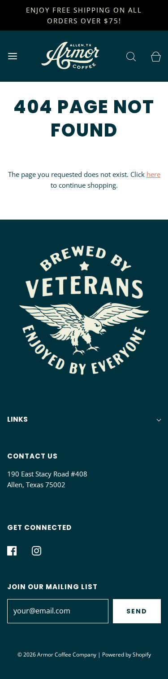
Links (17, 419)
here (153, 174)
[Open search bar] (131, 56)
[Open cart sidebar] (155, 56)
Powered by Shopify (126, 654)
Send (136, 611)
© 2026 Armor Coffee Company (56, 654)
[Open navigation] (12, 56)
